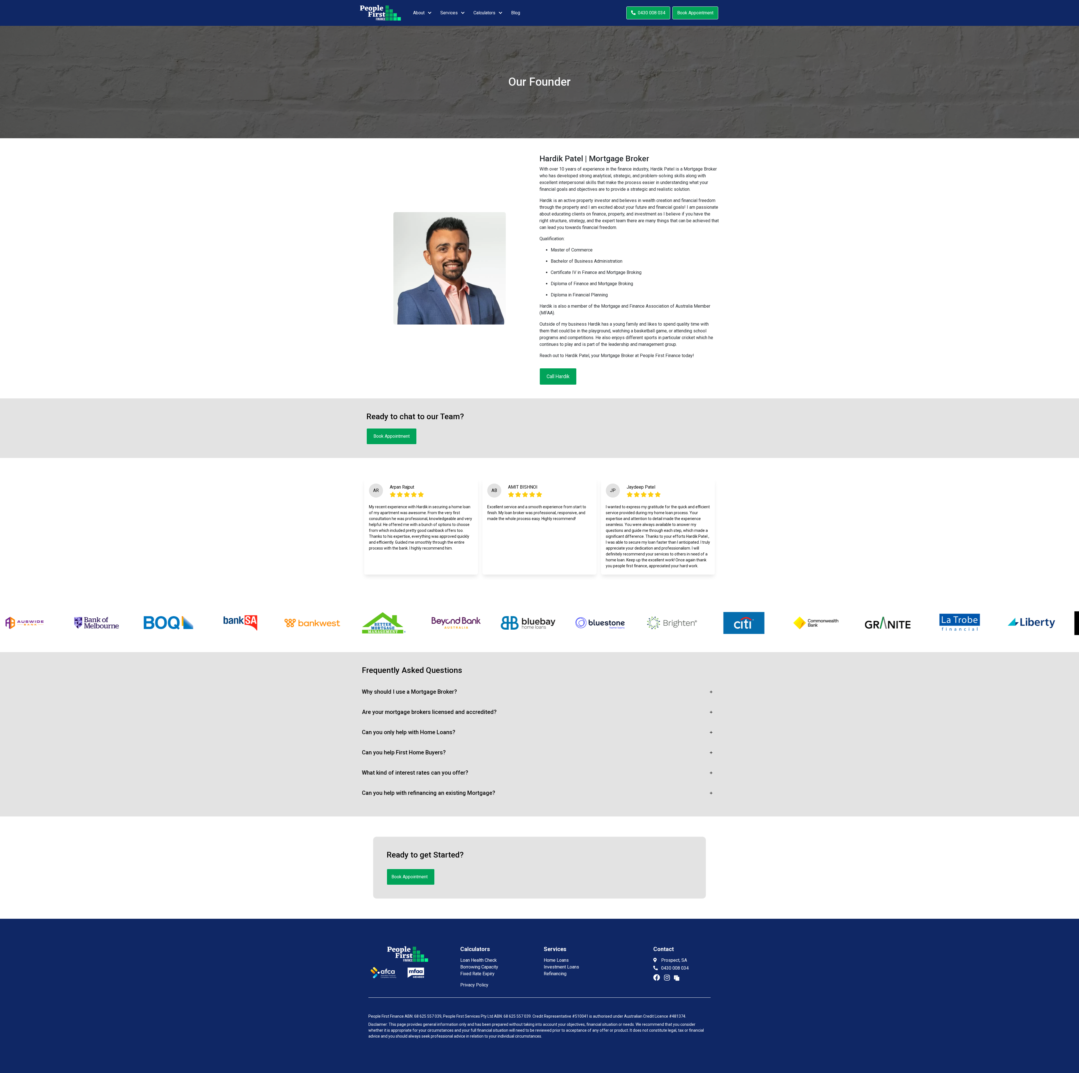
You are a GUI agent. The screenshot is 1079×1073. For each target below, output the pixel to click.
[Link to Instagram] (668, 978)
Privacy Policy (474, 985)
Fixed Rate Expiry (477, 973)
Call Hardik (558, 376)
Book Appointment (695, 12)
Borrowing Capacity (479, 967)
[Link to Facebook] (657, 978)
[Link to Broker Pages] (676, 978)
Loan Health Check (478, 960)
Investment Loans (561, 967)
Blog (515, 12)
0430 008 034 (651, 12)
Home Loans (556, 960)
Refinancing (555, 973)
